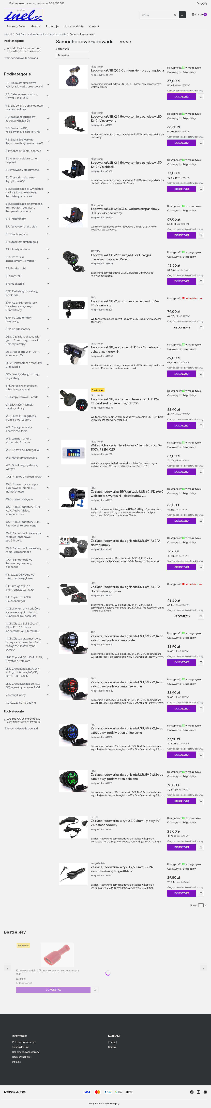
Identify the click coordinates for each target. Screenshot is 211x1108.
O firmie (112, 1046)
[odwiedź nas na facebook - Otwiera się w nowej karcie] (192, 1092)
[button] (182, 14)
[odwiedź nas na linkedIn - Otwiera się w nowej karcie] (205, 1092)
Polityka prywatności (23, 1041)
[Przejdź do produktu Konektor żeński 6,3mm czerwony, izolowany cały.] (57, 955)
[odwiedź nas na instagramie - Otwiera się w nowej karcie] (198, 1092)
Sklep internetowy (103, 1103)
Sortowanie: (63, 48)
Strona (193, 905)
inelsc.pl (8, 34)
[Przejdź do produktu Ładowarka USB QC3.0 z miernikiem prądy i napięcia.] (73, 77)
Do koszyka (181, 96)
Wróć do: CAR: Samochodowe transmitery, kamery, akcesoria (23, 49)
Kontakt (112, 1041)
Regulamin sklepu (21, 1056)
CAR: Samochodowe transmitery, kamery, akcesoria (41, 34)
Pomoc (16, 1061)
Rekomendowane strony (25, 1051)
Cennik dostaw (20, 1046)
